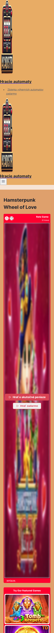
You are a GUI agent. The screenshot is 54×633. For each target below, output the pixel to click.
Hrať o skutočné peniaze (29, 397)
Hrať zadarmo (29, 405)
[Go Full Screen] (12, 218)
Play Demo (27, 608)
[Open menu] (3, 181)
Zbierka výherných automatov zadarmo (24, 91)
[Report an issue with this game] (7, 218)
